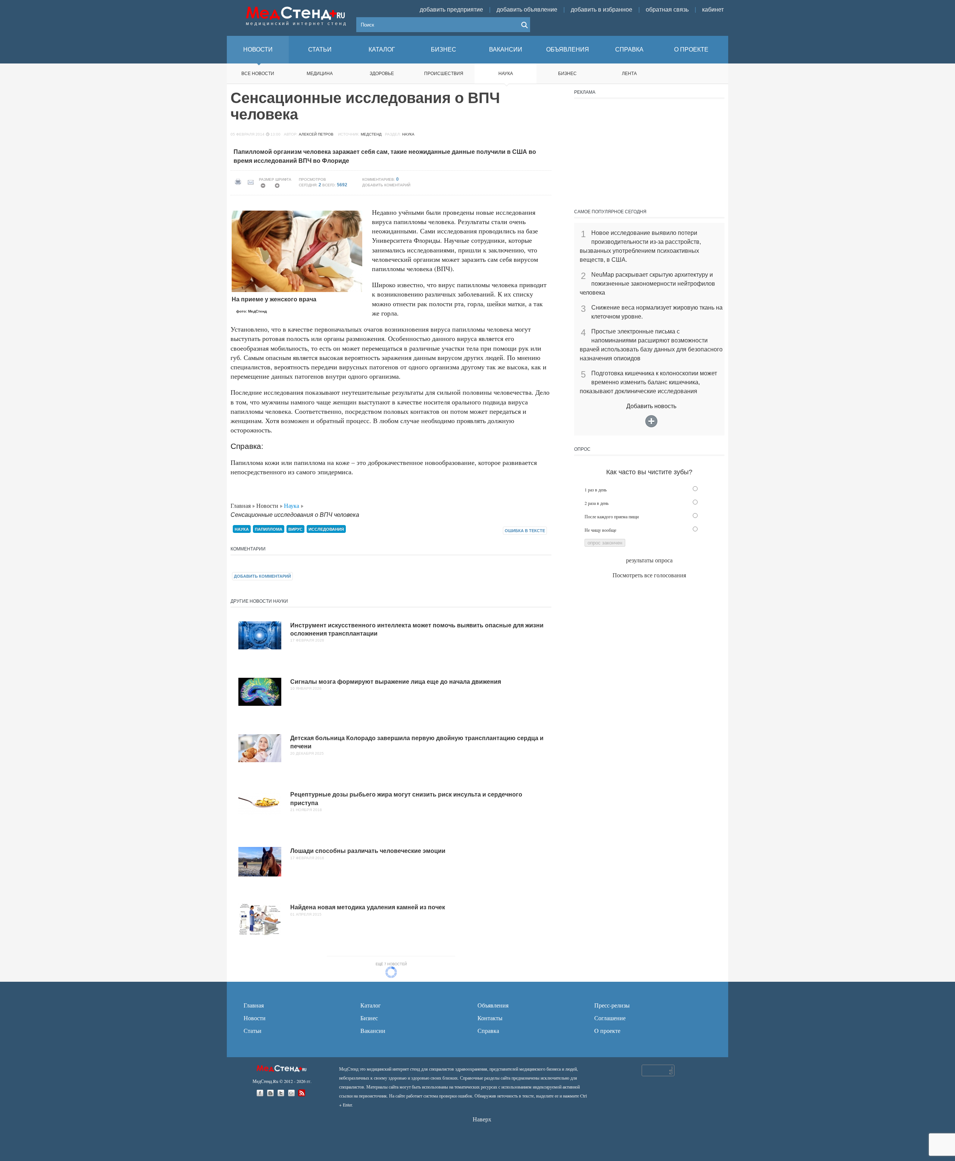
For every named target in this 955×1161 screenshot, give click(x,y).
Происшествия (443, 73)
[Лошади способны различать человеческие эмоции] (259, 863)
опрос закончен (605, 543)
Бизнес (369, 1018)
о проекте (691, 49)
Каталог (370, 1005)
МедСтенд (371, 134)
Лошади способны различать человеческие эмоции (367, 851)
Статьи (253, 1030)
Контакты (490, 1018)
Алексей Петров (316, 134)
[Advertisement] (649, 151)
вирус (295, 529)
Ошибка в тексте (525, 530)
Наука (505, 73)
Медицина (320, 73)
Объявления (493, 1005)
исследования (326, 529)
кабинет (713, 9)
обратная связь (667, 9)
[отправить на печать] (239, 182)
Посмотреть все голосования (649, 575)
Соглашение (610, 1018)
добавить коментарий (386, 185)
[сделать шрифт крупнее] (279, 187)
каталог (382, 49)
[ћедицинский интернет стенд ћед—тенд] (296, 12)
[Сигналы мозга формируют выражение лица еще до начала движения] (259, 694)
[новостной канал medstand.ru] (302, 1092)
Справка (488, 1030)
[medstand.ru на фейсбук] (261, 1092)
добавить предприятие (451, 9)
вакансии (505, 49)
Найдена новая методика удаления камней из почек (367, 907)
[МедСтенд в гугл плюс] (292, 1092)
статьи (320, 49)
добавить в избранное (601, 9)
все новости (257, 73)
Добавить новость (651, 406)
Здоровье (382, 73)
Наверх (482, 1119)
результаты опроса (649, 560)
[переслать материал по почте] (252, 182)
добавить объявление (527, 9)
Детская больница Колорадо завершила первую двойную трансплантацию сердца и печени (417, 742)
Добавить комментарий (262, 576)
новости (258, 49)
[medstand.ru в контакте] (271, 1092)
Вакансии (372, 1030)
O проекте (607, 1030)
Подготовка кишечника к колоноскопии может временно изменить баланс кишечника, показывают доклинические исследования (648, 382)
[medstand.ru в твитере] (281, 1092)
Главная (241, 505)
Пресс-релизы (612, 1005)
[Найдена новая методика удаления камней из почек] (259, 921)
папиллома (268, 529)
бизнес (443, 49)
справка (629, 49)
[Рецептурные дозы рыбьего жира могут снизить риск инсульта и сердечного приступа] (259, 805)
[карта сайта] (282, 1067)
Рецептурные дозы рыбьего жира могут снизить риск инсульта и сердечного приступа (406, 798)
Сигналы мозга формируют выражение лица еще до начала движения (395, 682)
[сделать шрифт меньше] (265, 187)
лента (629, 73)
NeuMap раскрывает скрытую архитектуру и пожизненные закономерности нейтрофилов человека (647, 283)
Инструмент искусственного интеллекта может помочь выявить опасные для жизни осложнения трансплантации (417, 629)
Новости (268, 505)
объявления (567, 49)
